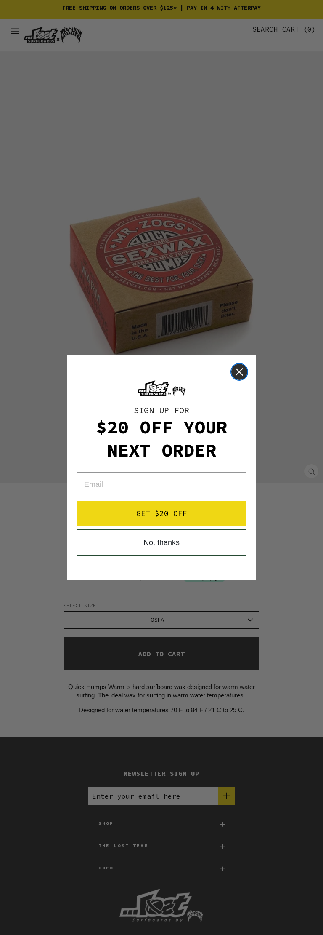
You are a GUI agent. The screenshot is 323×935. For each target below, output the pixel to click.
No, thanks (161, 542)
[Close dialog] (239, 371)
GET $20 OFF (161, 513)
